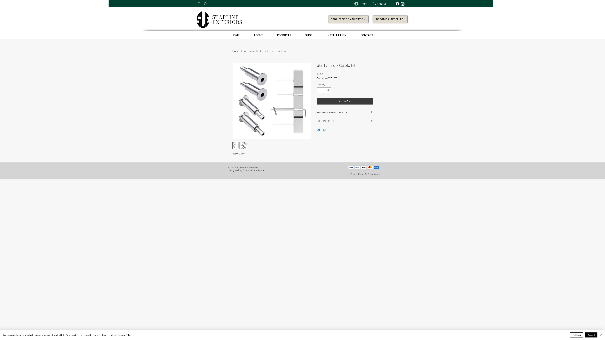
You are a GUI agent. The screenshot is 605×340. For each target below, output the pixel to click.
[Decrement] (319, 90)
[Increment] (329, 90)
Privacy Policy (124, 335)
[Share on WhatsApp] (325, 130)
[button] (203, 3)
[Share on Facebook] (319, 130)
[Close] (601, 334)
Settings (577, 335)
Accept (591, 335)
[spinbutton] (324, 90)
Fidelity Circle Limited (254, 170)
